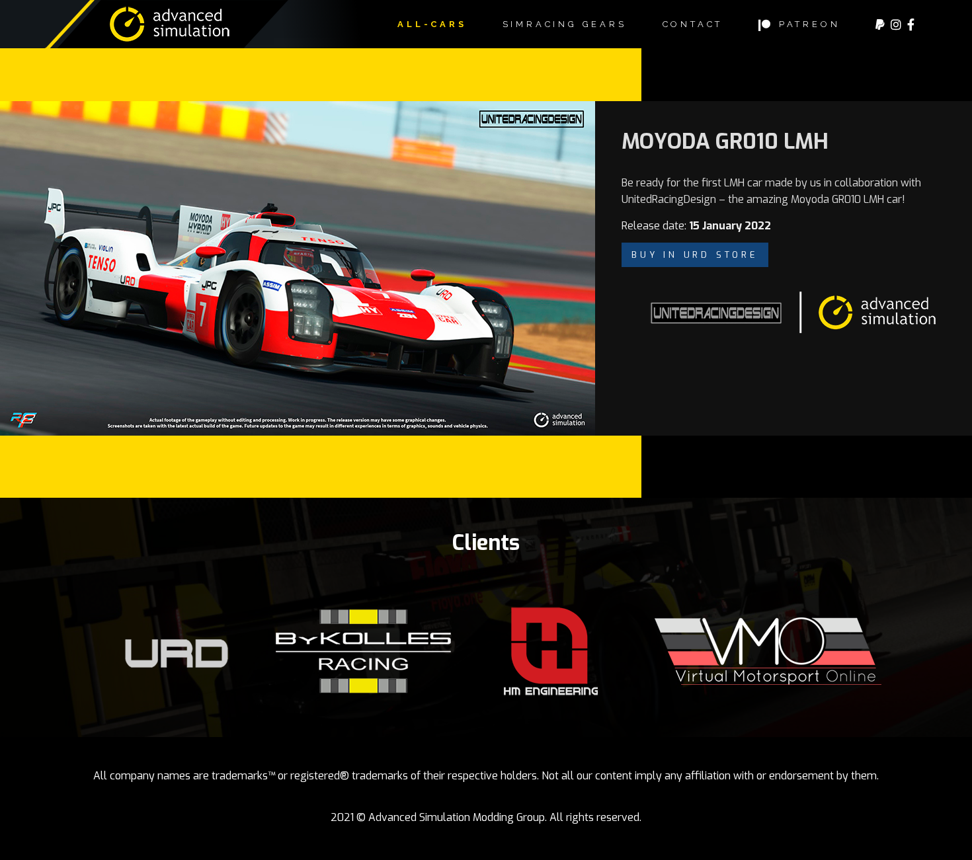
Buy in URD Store (694, 254)
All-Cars (431, 24)
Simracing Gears (565, 24)
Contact (693, 24)
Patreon (807, 24)
